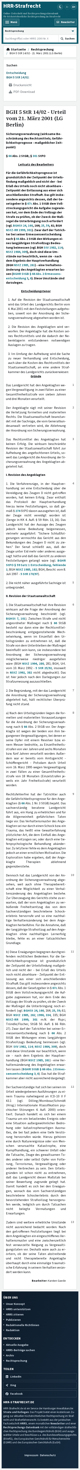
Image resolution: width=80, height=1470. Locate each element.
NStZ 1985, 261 (24, 265)
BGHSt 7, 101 (15, 618)
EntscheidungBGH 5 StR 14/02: (17, 75)
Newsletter (57, 1423)
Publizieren (13, 1320)
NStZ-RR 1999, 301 (19, 230)
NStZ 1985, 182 (26, 569)
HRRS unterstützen (18, 1309)
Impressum (31, 1455)
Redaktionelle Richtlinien (22, 1325)
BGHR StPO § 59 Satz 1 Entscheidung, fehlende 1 (36, 565)
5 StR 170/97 (29, 574)
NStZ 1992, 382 (21, 672)
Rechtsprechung (42, 50)
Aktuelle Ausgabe (17, 1345)
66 (10, 156)
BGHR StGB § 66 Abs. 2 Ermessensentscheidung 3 (34, 276)
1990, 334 (44, 1015)
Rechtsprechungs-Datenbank (21, 1427)
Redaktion (12, 1330)
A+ (73, 7)
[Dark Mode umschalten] (60, 7)
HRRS (23, 1423)
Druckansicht (22, 85)
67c (29, 203)
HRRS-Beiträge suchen (20, 1350)
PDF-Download (23, 92)
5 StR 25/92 (43, 668)
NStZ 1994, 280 (33, 663)
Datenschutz (48, 1455)
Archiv (10, 1355)
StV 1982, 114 (53, 247)
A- (67, 7)
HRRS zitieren (15, 1314)
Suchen (11, 65)
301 (35, 156)
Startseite (18, 50)
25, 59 (45, 225)
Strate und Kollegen (16, 1412)
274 (17, 511)
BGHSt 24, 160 (23, 225)
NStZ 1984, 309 (16, 252)
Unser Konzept (15, 1304)
